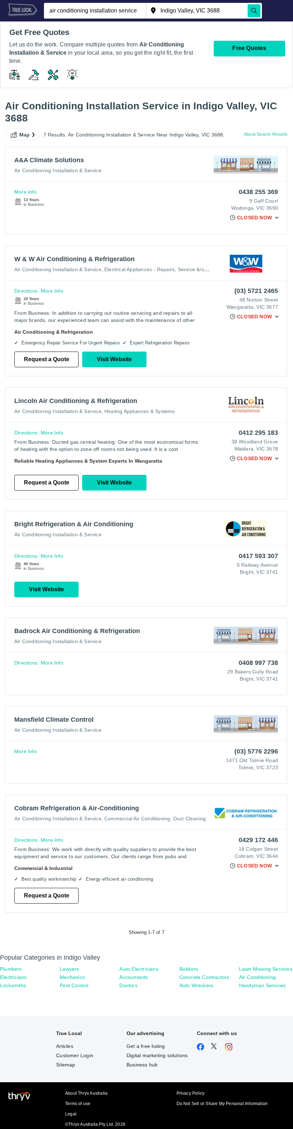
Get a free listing (145, 1046)
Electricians (13, 977)
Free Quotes (249, 48)
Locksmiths (13, 985)
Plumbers (11, 969)
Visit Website (114, 359)
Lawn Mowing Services (265, 969)
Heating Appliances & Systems (139, 411)
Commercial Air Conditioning (137, 818)
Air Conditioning (257, 977)
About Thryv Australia (86, 1093)
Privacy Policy (191, 1093)
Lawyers (69, 969)
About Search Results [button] (265, 134)
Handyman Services (262, 985)
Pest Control (74, 985)
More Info (25, 192)
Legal (70, 1113)
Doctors (128, 985)
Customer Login (74, 1055)
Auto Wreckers (196, 985)
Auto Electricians (138, 969)
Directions (26, 291)
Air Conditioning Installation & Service (57, 170)
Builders (188, 969)
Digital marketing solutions (157, 1055)
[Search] (254, 10)
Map (24, 135)
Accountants (133, 977)
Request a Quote (46, 359)
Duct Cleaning (189, 818)
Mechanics (72, 977)
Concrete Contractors (204, 977)
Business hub (142, 1065)
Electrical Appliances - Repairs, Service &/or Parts (162, 269)
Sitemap (65, 1065)
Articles (64, 1046)
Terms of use (77, 1103)
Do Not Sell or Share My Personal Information (222, 1103)
